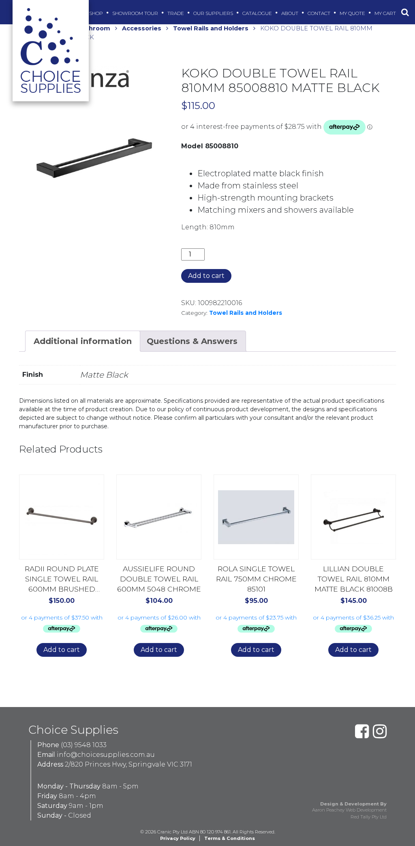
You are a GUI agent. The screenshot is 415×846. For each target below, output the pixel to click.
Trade (176, 13)
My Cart (385, 13)
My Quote (353, 13)
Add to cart (206, 276)
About (290, 13)
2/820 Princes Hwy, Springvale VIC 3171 (128, 764)
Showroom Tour (135, 13)
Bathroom (94, 28)
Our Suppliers (213, 13)
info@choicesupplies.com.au (106, 754)
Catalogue (257, 13)
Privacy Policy (177, 838)
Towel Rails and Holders (210, 28)
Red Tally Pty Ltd (369, 817)
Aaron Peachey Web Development (349, 810)
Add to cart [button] (61, 650)
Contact (320, 13)
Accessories (141, 28)
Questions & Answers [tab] (192, 341)
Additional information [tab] (83, 341)
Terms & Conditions (229, 838)
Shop (96, 13)
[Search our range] (405, 12)
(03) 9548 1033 (84, 745)
